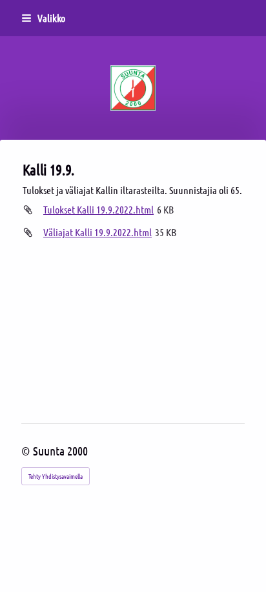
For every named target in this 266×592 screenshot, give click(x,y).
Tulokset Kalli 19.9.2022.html (98, 209)
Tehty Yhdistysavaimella (55, 476)
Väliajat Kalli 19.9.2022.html (97, 232)
